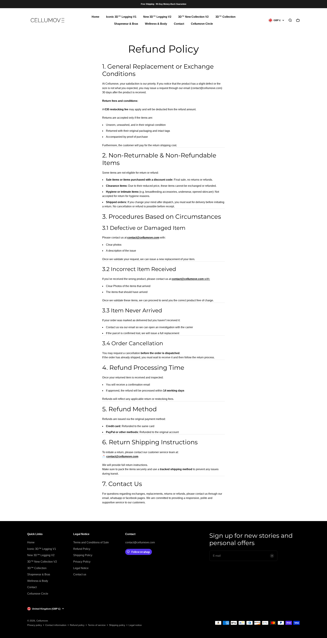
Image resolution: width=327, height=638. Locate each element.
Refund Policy (81, 548)
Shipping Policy (82, 555)
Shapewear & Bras (126, 23)
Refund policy (77, 625)
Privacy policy (34, 625)
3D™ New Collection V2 (193, 16)
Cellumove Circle (202, 23)
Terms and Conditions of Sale (91, 542)
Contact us (79, 574)
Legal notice (135, 625)
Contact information (55, 625)
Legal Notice (81, 568)
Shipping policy (117, 625)
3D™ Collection (225, 16)
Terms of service (97, 625)
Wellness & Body (156, 23)
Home (95, 16)
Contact (179, 23)
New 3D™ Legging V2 (157, 16)
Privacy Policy (81, 561)
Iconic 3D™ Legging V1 (121, 16)
